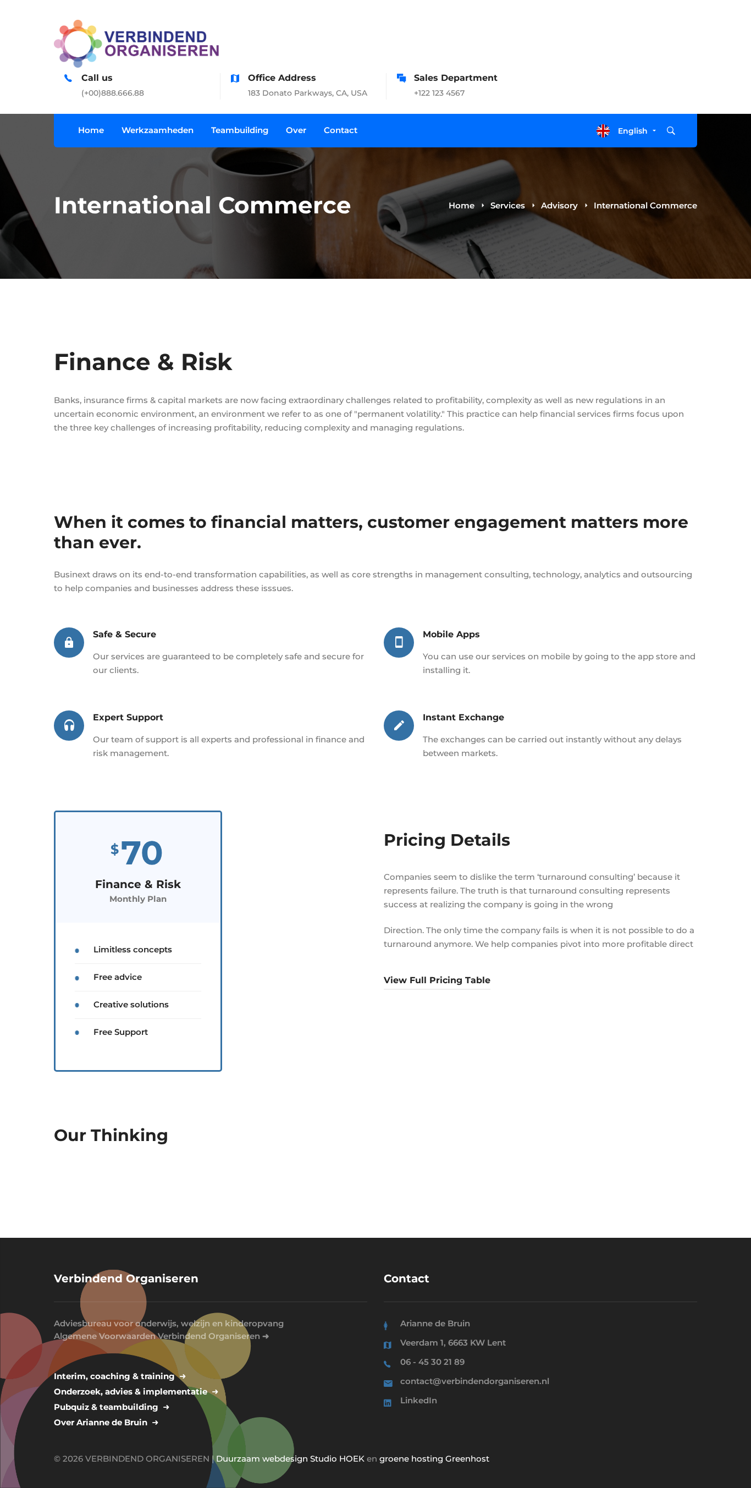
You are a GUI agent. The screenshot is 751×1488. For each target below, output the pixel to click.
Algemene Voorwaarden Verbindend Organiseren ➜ (161, 1336)
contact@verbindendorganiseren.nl (474, 1381)
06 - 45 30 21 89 (432, 1362)
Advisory (559, 205)
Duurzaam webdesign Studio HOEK (290, 1458)
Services (507, 205)
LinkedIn (418, 1400)
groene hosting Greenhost (434, 1458)
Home (461, 205)
